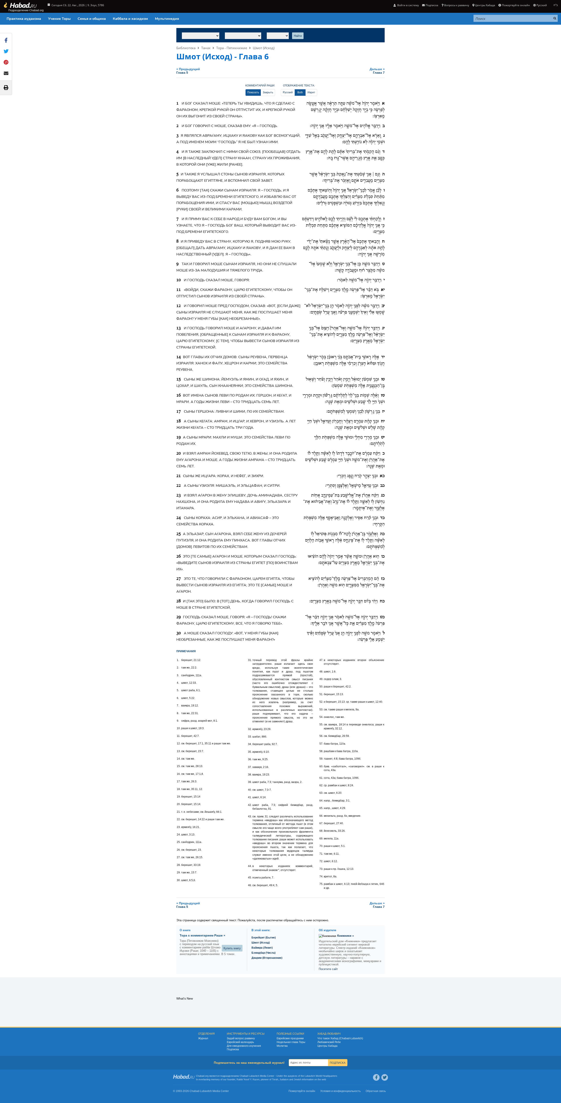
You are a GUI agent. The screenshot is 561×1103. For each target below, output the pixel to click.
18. (179, 789)
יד (383, 357)
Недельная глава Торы (291, 1042)
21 (178, 476)
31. (250, 660)
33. (250, 736)
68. (321, 830)
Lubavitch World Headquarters (321, 1076)
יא (383, 290)
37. (250, 767)
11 (178, 290)
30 (178, 633)
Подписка (233, 1049)
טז (383, 395)
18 (178, 421)
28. (179, 865)
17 (178, 411)
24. (179, 834)
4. (178, 682)
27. (179, 857)
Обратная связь (376, 1091)
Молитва (282, 1045)
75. (321, 884)
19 (178, 437)
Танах (206, 48)
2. (178, 667)
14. (179, 758)
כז (383, 579)
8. (178, 713)
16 (178, 395)
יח (383, 421)
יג (383, 328)
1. (178, 660)
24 (178, 518)
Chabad (244, 1076)
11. (178, 736)
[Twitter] (384, 1077)
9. (178, 720)
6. (178, 698)
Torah (275, 1079)
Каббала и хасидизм (130, 18)
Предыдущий (188, 70)
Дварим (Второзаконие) (267, 957)
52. (321, 701)
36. (250, 759)
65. (321, 808)
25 (178, 534)
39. (250, 782)
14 (178, 357)
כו (383, 556)
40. (250, 789)
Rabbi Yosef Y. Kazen (248, 1079)
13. (179, 751)
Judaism (284, 1079)
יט (383, 437)
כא (382, 476)
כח (382, 601)
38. (250, 774)
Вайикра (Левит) (262, 947)
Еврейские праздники (290, 1038)
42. (250, 805)
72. (321, 861)
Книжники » (345, 935)
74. (321, 876)
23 (178, 495)
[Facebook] (376, 1077)
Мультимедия (167, 18)
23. (179, 827)
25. (179, 842)
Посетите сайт (328, 969)
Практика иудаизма (24, 18)
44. (250, 866)
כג (383, 495)
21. (179, 811)
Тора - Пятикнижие (231, 48)
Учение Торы (59, 18)
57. (321, 743)
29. (179, 872)
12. (179, 743)
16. (179, 773)
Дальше (377, 70)
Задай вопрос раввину (241, 1038)
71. (321, 853)
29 (178, 617)
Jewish (297, 1079)
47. (321, 660)
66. (321, 815)
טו (383, 379)
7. (178, 705)
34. (250, 744)
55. (321, 724)
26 (178, 556)
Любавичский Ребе (329, 1042)
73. (321, 869)
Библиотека (186, 48)
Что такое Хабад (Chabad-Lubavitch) (340, 1038)
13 (178, 328)
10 (178, 280)
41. (250, 797)
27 (178, 579)
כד (382, 518)
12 (178, 306)
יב (383, 306)
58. (321, 751)
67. (321, 823)
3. (178, 675)
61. (321, 777)
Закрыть (268, 92)
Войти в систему (408, 5)
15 (178, 379)
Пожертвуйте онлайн (516, 5)
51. (321, 694)
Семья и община (92, 18)
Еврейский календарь (240, 1042)
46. (250, 885)
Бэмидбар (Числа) (264, 952)
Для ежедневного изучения (244, 1045)
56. (321, 736)
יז (383, 411)
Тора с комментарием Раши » (202, 935)
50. (321, 686)
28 (178, 601)
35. (250, 751)
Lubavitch (254, 1076)
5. (178, 690)
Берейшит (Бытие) (264, 937)
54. (321, 717)
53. (321, 709)
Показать (253, 92)
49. (321, 679)
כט (382, 617)
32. (250, 729)
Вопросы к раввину (456, 5)
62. (321, 785)
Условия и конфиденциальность (340, 1091)
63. (321, 792)
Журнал (203, 1038)
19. (179, 796)
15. (179, 766)
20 (178, 453)
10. (179, 728)
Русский (288, 92)
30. (179, 880)
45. (250, 877)
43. (250, 816)
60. (321, 766)
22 (178, 485)
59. (321, 758)
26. (179, 849)
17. (179, 781)
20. (179, 804)
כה (382, 534)
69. (321, 838)
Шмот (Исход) (263, 48)
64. (321, 800)
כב (382, 485)
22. (179, 819)
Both (300, 92)
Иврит (311, 92)
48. (321, 671)
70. (321, 846)
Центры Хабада (327, 1045)
